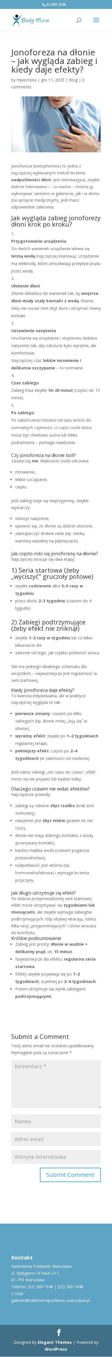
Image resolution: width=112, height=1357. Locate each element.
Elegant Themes (55, 1342)
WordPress (56, 1349)
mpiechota (26, 80)
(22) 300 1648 (70, 1286)
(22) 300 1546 (40, 1286)
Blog (73, 80)
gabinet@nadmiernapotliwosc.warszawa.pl (50, 1300)
